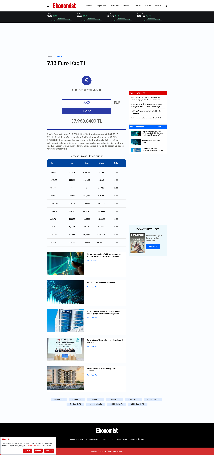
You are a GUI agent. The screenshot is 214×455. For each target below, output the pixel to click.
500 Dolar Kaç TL (75, 404)
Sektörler (114, 6)
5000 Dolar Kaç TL (116, 404)
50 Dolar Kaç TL (133, 399)
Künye (132, 439)
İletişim (141, 439)
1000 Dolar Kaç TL (96, 404)
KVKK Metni (122, 439)
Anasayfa (49, 56)
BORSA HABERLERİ (137, 126)
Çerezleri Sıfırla (107, 439)
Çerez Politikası (92, 439)
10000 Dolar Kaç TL (137, 404)
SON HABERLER (137, 93)
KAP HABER (161, 126)
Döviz (147, 6)
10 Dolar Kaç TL (95, 399)
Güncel (88, 6)
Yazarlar (138, 6)
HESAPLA (87, 111)
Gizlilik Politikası (76, 439)
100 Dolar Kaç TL (152, 399)
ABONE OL (153, 246)
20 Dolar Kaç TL (114, 399)
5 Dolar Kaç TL (77, 399)
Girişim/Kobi (101, 6)
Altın (157, 6)
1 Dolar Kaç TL (59, 399)
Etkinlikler (127, 6)
